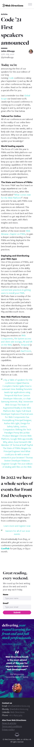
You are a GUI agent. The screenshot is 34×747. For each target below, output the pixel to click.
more (25, 350)
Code (11, 77)
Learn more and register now (17, 525)
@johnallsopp (7, 57)
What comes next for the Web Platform (16, 196)
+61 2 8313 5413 (15, 715)
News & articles (9, 723)
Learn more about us (11, 643)
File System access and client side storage (16, 340)
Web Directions (17, 712)
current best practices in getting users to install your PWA (16, 291)
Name (5, 594)
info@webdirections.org (19, 705)
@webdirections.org (19, 709)
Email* (6, 603)
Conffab (5, 548)
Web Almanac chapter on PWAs (15, 232)
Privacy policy (8, 729)
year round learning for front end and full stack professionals (16, 631)
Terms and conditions (12, 726)
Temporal (25, 344)
